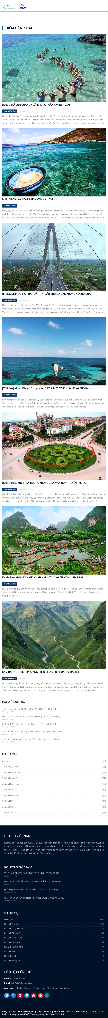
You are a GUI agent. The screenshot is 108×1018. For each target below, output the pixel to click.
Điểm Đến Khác (10, 111)
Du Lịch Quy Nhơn (10, 766)
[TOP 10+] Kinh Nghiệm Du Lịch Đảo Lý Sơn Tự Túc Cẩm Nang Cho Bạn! (46, 388)
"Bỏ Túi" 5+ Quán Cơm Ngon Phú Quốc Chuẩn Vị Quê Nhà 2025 (32, 731)
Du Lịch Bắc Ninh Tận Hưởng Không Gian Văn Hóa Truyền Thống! (44, 483)
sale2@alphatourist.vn (21, 983)
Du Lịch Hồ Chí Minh (11, 795)
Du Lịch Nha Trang (10, 784)
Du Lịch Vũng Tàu (10, 812)
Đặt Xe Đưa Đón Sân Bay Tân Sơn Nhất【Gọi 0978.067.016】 (31, 716)
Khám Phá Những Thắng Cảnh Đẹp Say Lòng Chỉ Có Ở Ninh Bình (42, 577)
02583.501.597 (19, 978)
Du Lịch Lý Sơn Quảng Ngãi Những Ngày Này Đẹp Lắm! (36, 105)
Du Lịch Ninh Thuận (11, 772)
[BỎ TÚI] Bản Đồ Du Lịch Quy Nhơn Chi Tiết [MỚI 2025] (29, 724)
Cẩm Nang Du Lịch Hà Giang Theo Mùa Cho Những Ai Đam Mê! (41, 672)
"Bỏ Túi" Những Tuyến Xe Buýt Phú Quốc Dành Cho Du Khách (31, 739)
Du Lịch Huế (7, 801)
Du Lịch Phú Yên (9, 789)
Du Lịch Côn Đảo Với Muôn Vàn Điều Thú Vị (29, 199)
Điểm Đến (6, 761)
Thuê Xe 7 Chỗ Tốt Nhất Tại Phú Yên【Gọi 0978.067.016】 (30, 709)
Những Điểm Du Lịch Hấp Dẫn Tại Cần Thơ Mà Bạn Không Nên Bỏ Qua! (46, 294)
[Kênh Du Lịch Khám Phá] (14, 8)
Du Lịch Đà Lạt (8, 807)
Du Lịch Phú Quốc (10, 778)
